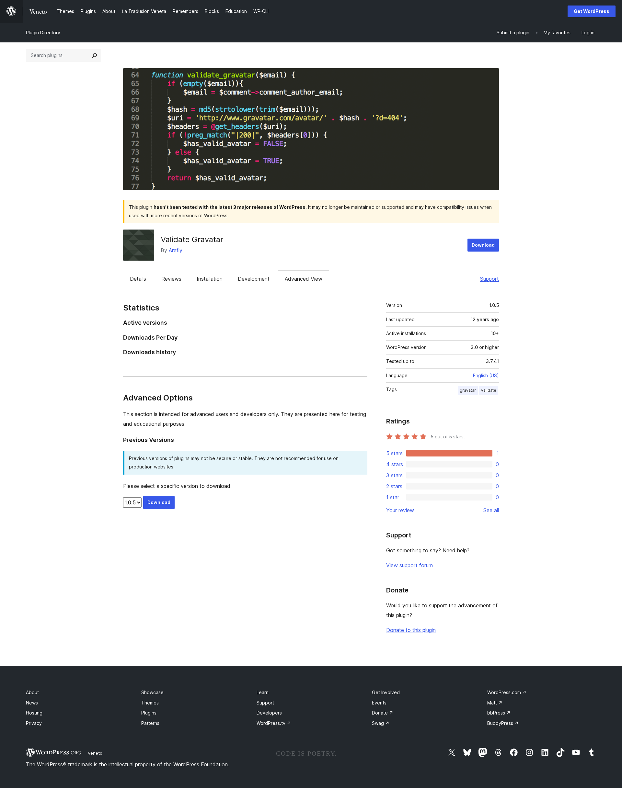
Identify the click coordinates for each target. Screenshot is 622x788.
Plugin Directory (43, 32)
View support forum (409, 565)
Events (379, 702)
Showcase (152, 692)
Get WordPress (591, 11)
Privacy (34, 723)
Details (138, 279)
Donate (382, 712)
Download (483, 245)
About (32, 692)
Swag (380, 723)
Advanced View (303, 279)
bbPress (499, 712)
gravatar (468, 390)
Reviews (171, 279)
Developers (269, 712)
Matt (494, 702)
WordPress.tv (274, 723)
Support (489, 279)
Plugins (148, 712)
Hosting (34, 712)
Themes (150, 702)
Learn (263, 692)
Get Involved (386, 692)
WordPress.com (506, 692)
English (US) (486, 375)
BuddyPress (503, 723)
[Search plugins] (94, 55)
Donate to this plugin (411, 630)
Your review (400, 510)
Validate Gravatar (192, 239)
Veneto (95, 753)
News (32, 702)
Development (254, 279)
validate (488, 390)
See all (491, 510)
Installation (210, 279)
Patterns (150, 723)
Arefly (175, 250)
